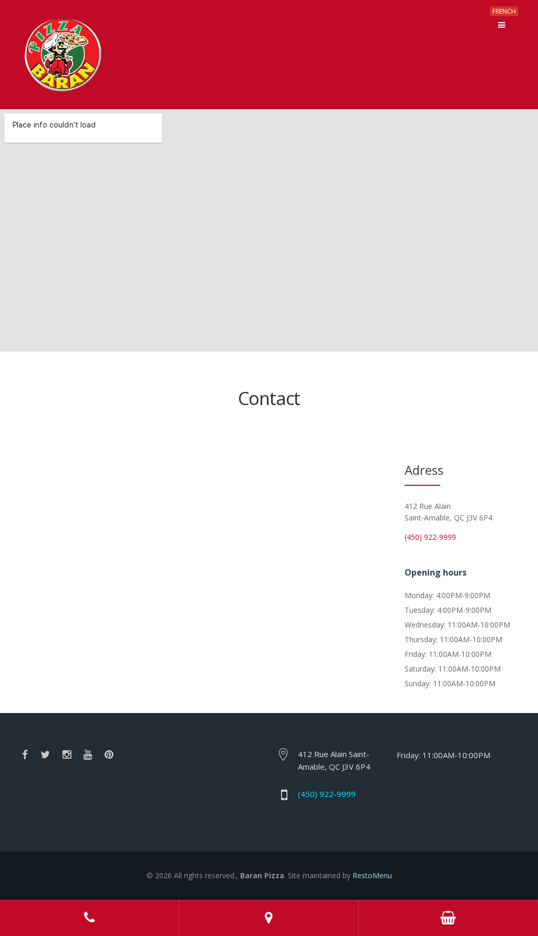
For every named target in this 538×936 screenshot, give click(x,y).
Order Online (448, 918)
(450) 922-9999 (430, 537)
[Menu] (501, 25)
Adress (268, 918)
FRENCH (504, 11)
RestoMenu (372, 875)
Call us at (89, 918)
